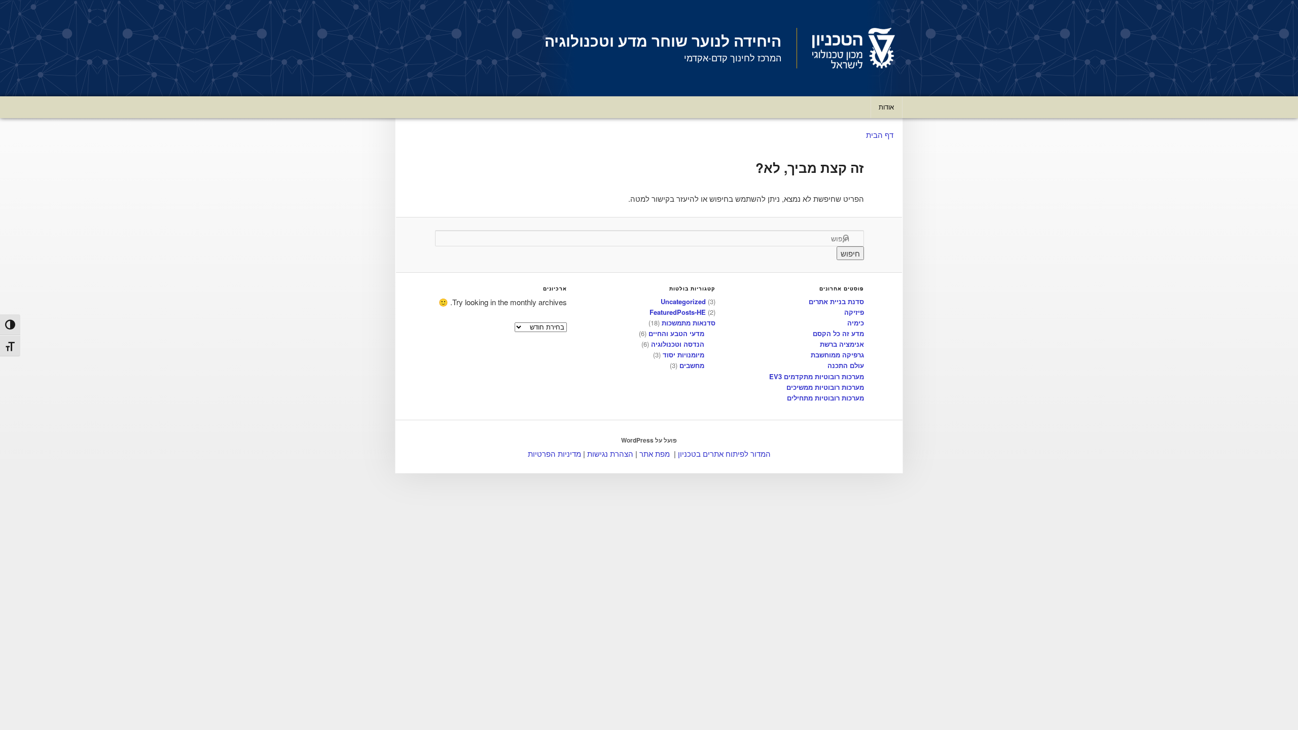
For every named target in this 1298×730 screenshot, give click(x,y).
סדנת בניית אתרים (836, 301)
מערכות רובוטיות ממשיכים (825, 387)
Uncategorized (683, 301)
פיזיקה (854, 312)
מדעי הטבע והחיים (676, 333)
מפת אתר (654, 453)
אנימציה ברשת (842, 344)
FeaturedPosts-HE (678, 312)
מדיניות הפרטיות (554, 453)
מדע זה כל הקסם (838, 333)
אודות (886, 107)
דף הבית (879, 134)
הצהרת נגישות (610, 453)
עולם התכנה (845, 365)
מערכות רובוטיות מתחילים (825, 398)
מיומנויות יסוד (683, 354)
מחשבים (691, 365)
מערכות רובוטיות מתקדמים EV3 (816, 376)
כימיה (855, 322)
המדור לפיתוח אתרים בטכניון (724, 453)
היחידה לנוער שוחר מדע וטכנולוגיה (663, 40)
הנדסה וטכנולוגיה (677, 344)
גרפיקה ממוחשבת (837, 354)
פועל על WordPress (649, 440)
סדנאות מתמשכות (688, 322)
